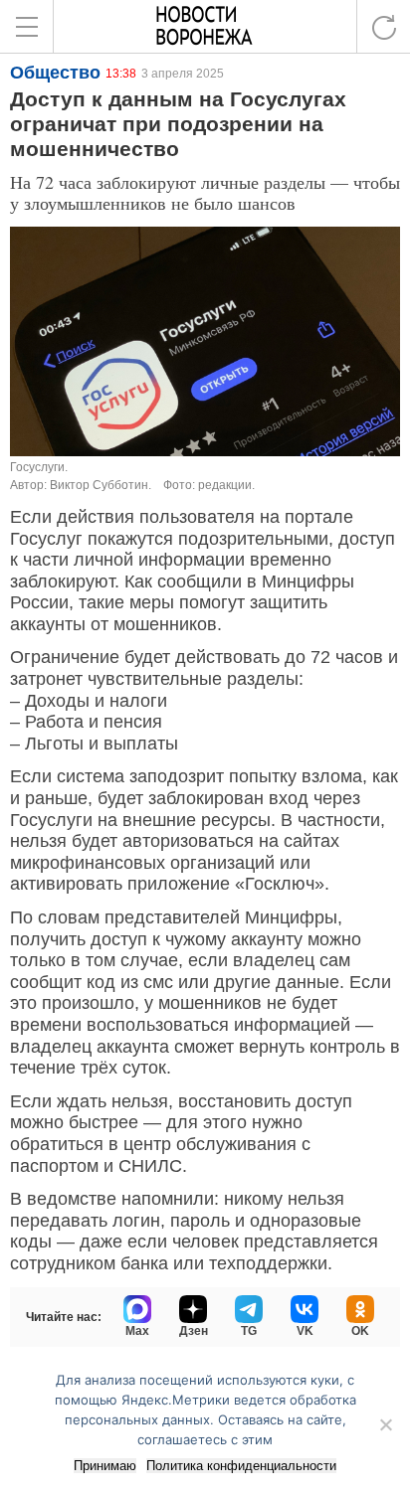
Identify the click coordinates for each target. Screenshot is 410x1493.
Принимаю (105, 1465)
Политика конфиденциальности (241, 1465)
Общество (55, 73)
